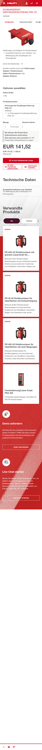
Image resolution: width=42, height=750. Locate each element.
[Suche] (36, 3)
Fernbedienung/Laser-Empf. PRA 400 (19, 391)
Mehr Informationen (11, 64)
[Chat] (14, 747)
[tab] (9, 22)
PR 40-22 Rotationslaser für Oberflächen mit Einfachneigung (21, 299)
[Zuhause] (12, 3)
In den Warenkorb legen (22, 160)
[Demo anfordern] (8, 747)
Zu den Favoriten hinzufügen (12, 166)
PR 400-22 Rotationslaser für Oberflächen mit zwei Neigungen (21, 345)
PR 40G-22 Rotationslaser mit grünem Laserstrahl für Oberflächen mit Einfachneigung (21, 253)
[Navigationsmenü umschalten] (4, 3)
